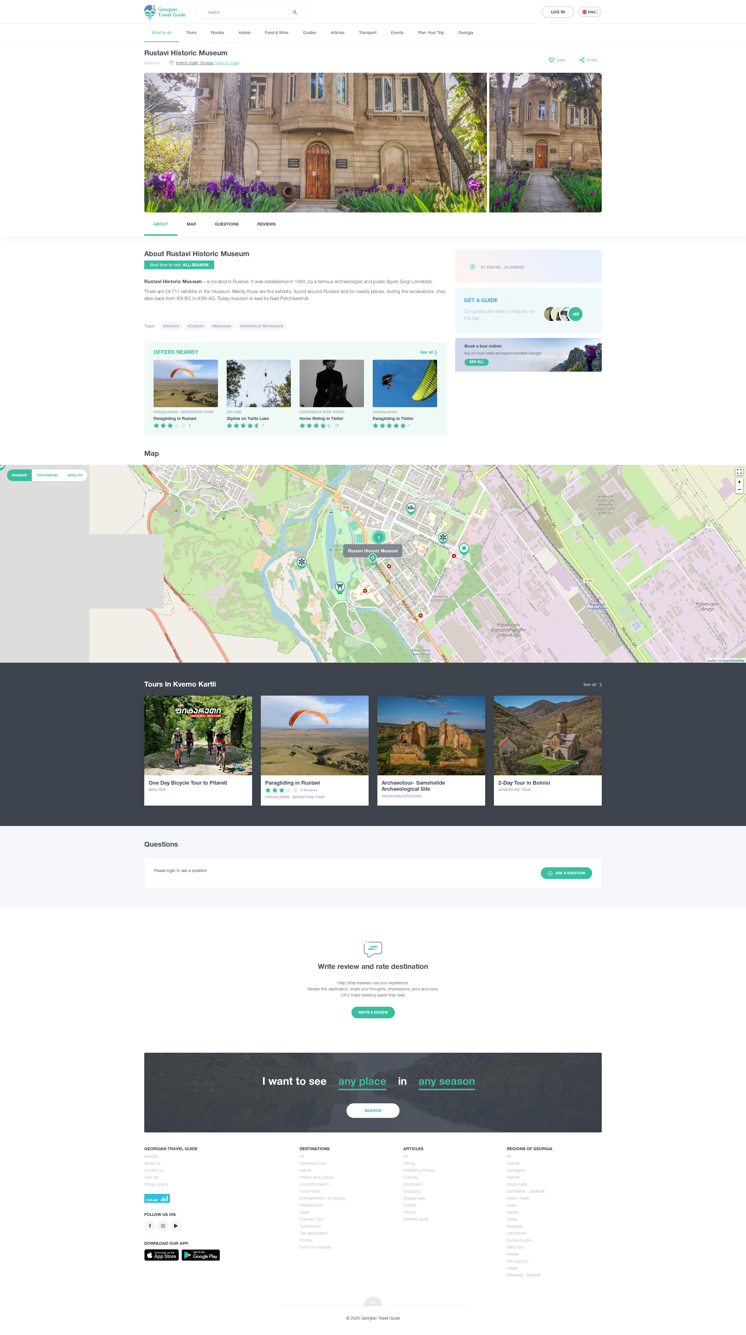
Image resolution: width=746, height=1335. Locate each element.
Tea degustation (314, 1233)
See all (427, 352)
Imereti (512, 1253)
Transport (367, 32)
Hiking (409, 1163)
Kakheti (513, 1177)
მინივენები (517, 1260)
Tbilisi (512, 1219)
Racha (512, 1212)
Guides (309, 32)
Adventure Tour (313, 1163)
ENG (592, 12)
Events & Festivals (315, 1246)
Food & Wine (276, 32)
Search (373, 1110)
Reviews (266, 223)
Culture (409, 1205)
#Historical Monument (261, 325)
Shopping (412, 1191)
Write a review (373, 1012)
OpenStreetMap (733, 660)
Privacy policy (156, 1184)
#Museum (221, 325)
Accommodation (314, 1184)
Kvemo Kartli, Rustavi (207, 62)
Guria (511, 1205)
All (302, 1156)
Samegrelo (516, 1170)
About (161, 223)
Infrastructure (311, 1205)
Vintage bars (414, 1198)
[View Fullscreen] (739, 471)
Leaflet (711, 660)
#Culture (195, 325)
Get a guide (481, 300)
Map (191, 223)
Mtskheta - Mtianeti (524, 1274)
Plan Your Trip (431, 32)
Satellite (75, 475)
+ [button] (739, 482)
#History (171, 325)
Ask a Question (570, 873)
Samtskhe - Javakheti (526, 1191)
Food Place (310, 1191)
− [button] (739, 489)
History (409, 1212)
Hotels (244, 32)
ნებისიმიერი (519, 1240)
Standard (19, 475)
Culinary (410, 1177)
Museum (152, 62)
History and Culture (317, 1177)
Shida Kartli (517, 1184)
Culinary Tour (311, 1219)
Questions (227, 223)
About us (152, 1163)
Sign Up (151, 1177)
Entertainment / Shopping (322, 1198)
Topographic (47, 475)
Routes (217, 32)
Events (397, 32)
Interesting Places (418, 1170)
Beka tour (515, 1246)
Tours (191, 32)
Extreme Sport (415, 1219)
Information (413, 1184)
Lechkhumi (517, 1233)
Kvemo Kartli (518, 1198)
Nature (305, 1170)
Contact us (154, 1170)
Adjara (512, 1267)
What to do (162, 32)
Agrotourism (310, 1226)
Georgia (465, 32)
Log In (558, 11)
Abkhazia (515, 1226)
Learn (304, 1212)
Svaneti (513, 1163)
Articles (337, 32)
